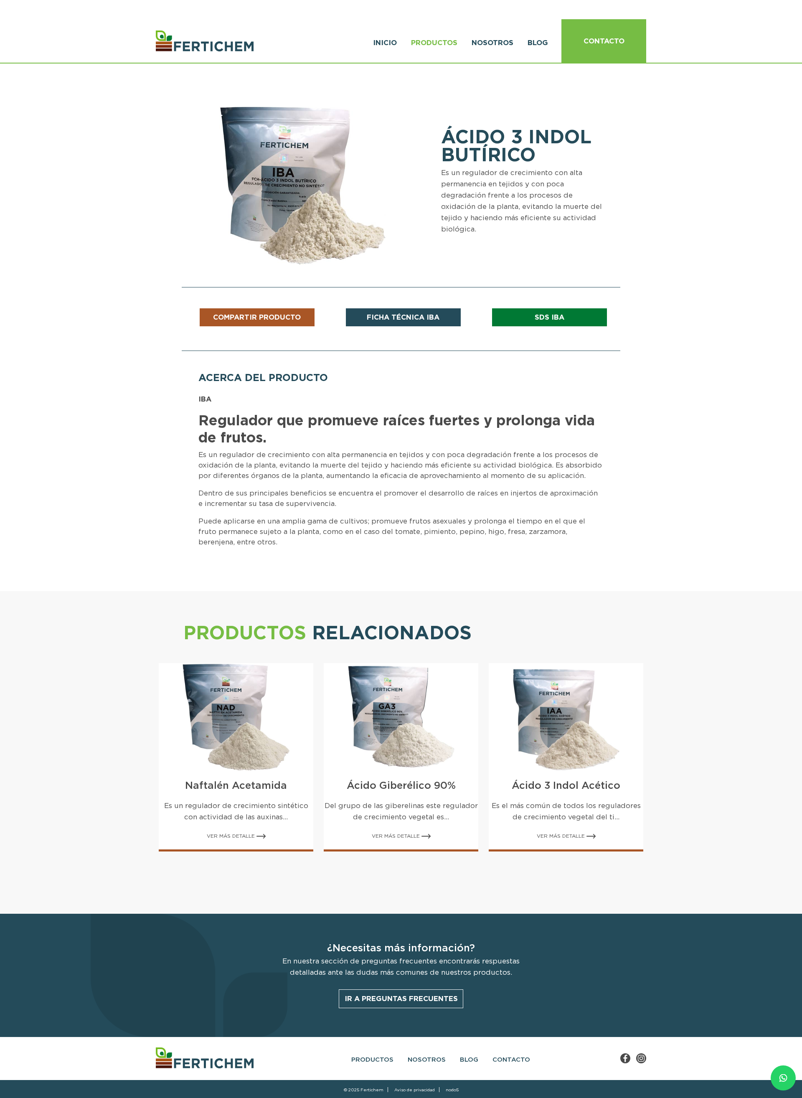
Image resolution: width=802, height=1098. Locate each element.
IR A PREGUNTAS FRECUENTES (401, 998)
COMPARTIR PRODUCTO (257, 317)
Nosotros (492, 42)
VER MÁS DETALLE (231, 836)
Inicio (385, 42)
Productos (434, 42)
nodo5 (452, 1089)
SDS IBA (549, 317)
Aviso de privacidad (414, 1089)
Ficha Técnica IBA (403, 317)
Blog (538, 42)
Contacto (604, 41)
